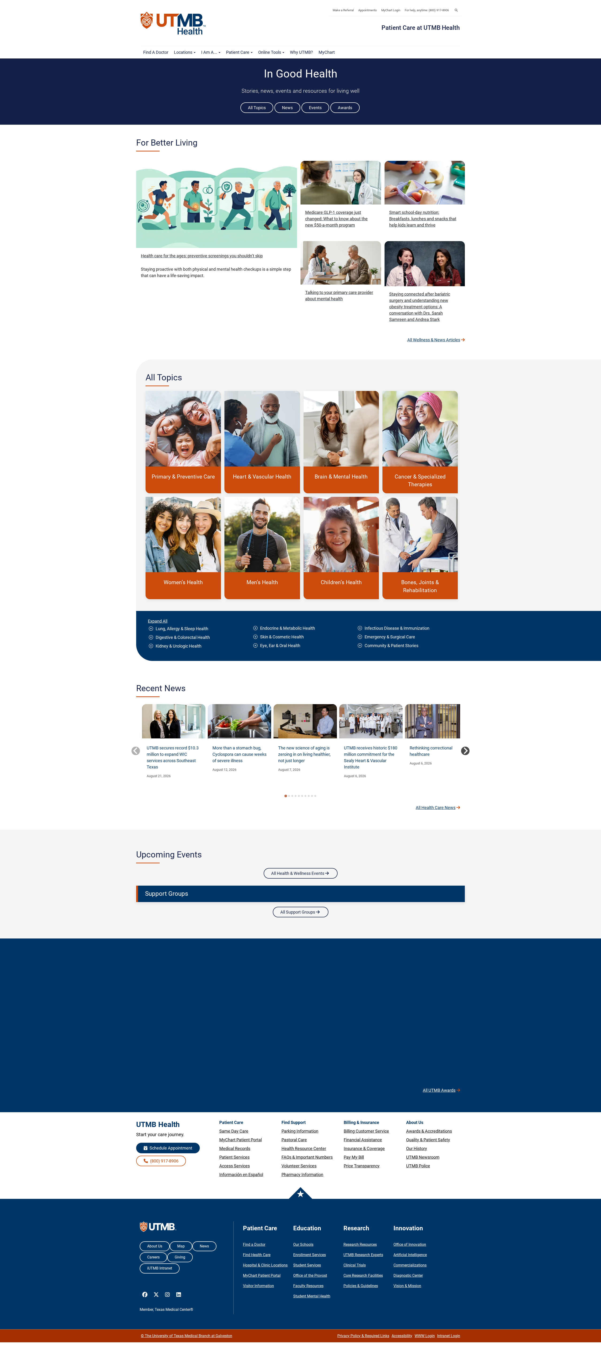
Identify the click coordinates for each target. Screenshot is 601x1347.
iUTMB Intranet (159, 1268)
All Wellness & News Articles (433, 339)
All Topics (257, 107)
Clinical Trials (354, 1265)
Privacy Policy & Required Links (363, 1336)
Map (181, 1246)
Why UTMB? (301, 52)
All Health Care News (435, 807)
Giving (180, 1257)
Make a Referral (343, 10)
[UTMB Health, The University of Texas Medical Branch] (158, 1227)
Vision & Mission (407, 1286)
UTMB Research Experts (363, 1255)
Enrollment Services (309, 1255)
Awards (345, 107)
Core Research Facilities (363, 1275)
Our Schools (303, 1244)
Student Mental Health (311, 1296)
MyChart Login (390, 10)
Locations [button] (183, 52)
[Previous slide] (135, 751)
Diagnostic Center (408, 1275)
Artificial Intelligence (410, 1255)
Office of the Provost (310, 1275)
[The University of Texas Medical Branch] (175, 23)
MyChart (327, 52)
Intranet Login (448, 1336)
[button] (456, 10)
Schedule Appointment (170, 1148)
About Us (154, 1246)
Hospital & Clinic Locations (265, 1265)
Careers (153, 1257)
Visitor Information (258, 1286)
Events (315, 107)
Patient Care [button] (238, 52)
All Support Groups (298, 912)
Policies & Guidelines (360, 1286)
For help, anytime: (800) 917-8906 (427, 10)
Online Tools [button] (270, 52)
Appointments (367, 10)
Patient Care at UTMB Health (420, 27)
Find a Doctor (155, 52)
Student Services (307, 1265)
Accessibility (402, 1336)
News (287, 107)
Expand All (157, 621)
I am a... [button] (209, 52)
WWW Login (425, 1336)
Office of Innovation (409, 1244)
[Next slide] (465, 751)
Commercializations (410, 1265)
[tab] (285, 796)
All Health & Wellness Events (298, 873)
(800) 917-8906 (163, 1160)
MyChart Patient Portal (262, 1275)
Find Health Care (256, 1255)
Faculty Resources (308, 1286)
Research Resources (360, 1244)
